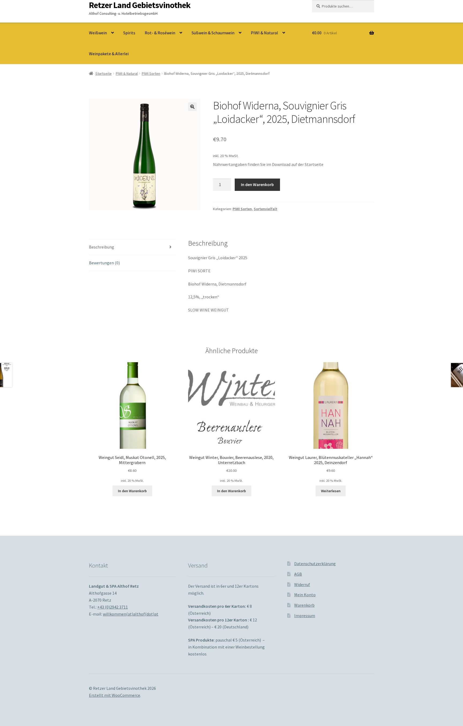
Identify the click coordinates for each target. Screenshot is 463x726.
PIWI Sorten (151, 73)
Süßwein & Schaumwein (213, 32)
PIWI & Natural (264, 32)
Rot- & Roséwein (160, 32)
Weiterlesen (331, 490)
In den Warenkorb (257, 184)
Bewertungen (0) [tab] (104, 262)
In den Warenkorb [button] (132, 490)
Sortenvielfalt (265, 208)
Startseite (103, 73)
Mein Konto (305, 594)
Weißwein (98, 32)
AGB (298, 574)
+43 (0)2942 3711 (112, 607)
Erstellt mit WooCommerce (114, 695)
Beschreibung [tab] (101, 247)
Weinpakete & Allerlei (109, 53)
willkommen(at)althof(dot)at (130, 614)
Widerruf (302, 584)
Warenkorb (304, 605)
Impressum (304, 615)
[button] (192, 106)
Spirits (129, 32)
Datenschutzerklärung (315, 563)
